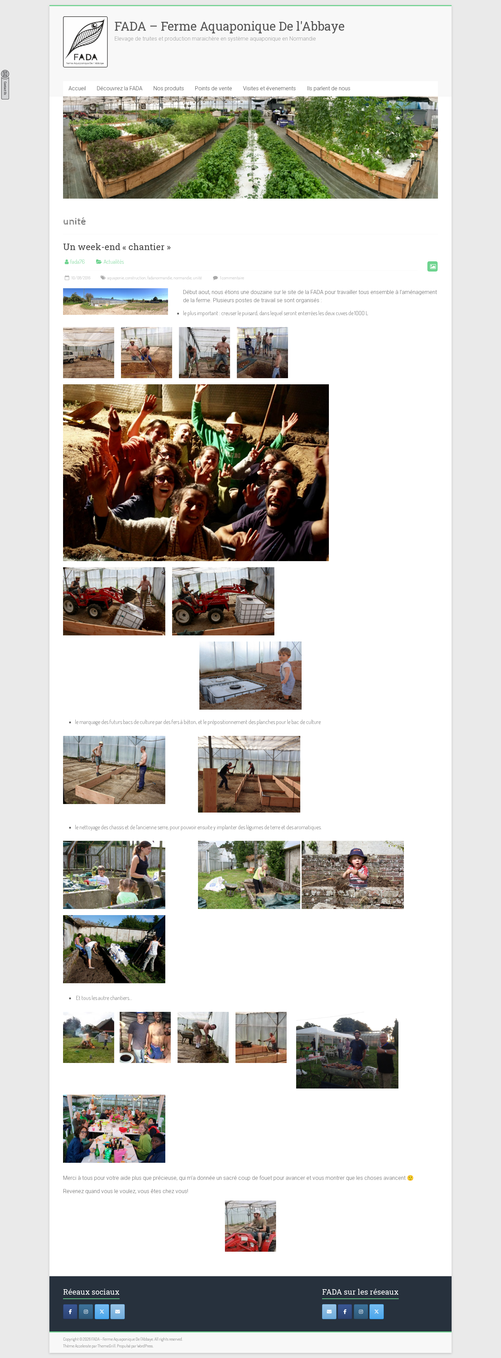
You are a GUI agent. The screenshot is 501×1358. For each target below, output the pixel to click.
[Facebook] (70, 1311)
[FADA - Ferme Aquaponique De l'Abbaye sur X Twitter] (376, 1311)
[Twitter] (102, 1311)
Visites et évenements (269, 88)
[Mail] (117, 1311)
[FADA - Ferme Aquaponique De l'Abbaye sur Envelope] (329, 1311)
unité (197, 277)
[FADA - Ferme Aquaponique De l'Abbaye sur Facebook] (345, 1311)
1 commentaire (231, 277)
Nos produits (168, 88)
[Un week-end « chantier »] (115, 291)
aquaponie (115, 277)
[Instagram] (86, 1311)
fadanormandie (159, 277)
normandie (182, 277)
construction (135, 277)
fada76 (77, 261)
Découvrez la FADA (119, 88)
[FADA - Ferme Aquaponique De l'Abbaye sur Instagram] (361, 1311)
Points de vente (213, 88)
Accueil (77, 88)
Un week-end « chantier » (117, 246)
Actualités (114, 261)
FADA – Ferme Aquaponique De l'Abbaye (230, 26)
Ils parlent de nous (328, 88)
